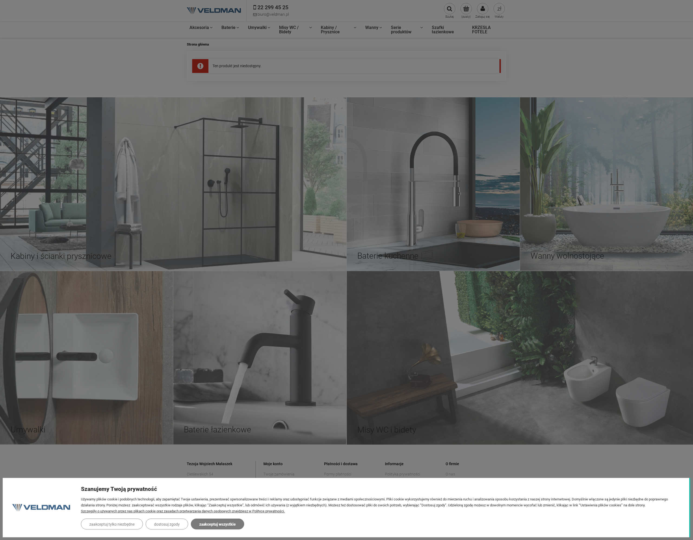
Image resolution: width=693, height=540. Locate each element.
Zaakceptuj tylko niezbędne (112, 524)
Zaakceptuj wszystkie (217, 524)
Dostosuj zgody (167, 524)
